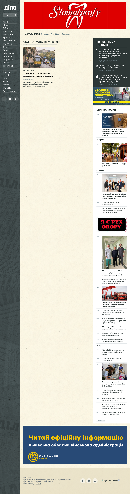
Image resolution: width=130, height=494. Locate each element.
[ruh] (111, 232)
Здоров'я (102, 84)
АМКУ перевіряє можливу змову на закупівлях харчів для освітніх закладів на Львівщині (113, 210)
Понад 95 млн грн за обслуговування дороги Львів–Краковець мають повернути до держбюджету (114, 281)
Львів (5, 22)
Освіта (6, 47)
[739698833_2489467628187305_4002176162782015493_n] (75, 29)
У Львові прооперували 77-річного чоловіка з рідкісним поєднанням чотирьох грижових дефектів (113, 79)
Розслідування (10, 40)
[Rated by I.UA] (122, 481)
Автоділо (7, 56)
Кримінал (7, 37)
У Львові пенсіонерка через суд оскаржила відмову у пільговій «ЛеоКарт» (112, 392)
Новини (6, 72)
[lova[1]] (75, 463)
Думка (6, 84)
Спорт (6, 50)
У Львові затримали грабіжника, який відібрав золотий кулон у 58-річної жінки (113, 312)
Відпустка (66, 34)
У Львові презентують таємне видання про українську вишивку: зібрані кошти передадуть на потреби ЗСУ (113, 54)
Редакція (7, 88)
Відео (5, 81)
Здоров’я (7, 62)
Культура (7, 44)
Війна (5, 28)
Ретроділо (8, 59)
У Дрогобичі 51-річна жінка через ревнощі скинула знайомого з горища (113, 352)
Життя (6, 25)
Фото (5, 78)
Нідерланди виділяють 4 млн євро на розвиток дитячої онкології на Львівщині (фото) (113, 384)
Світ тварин (8, 53)
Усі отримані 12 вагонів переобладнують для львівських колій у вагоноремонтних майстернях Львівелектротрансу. (38, 84)
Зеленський (47, 34)
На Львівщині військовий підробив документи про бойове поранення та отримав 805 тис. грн (114, 321)
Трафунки (8, 66)
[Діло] (10, 7)
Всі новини (100, 421)
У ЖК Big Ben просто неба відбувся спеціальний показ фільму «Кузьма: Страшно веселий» (114, 304)
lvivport (38, 484)
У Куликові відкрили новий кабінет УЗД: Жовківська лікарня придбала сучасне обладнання (114, 196)
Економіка (8, 34)
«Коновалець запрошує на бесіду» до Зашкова (111, 67)
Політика (7, 31)
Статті (6, 75)
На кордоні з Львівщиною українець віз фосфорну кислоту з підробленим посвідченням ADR (114, 407)
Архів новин (9, 91)
